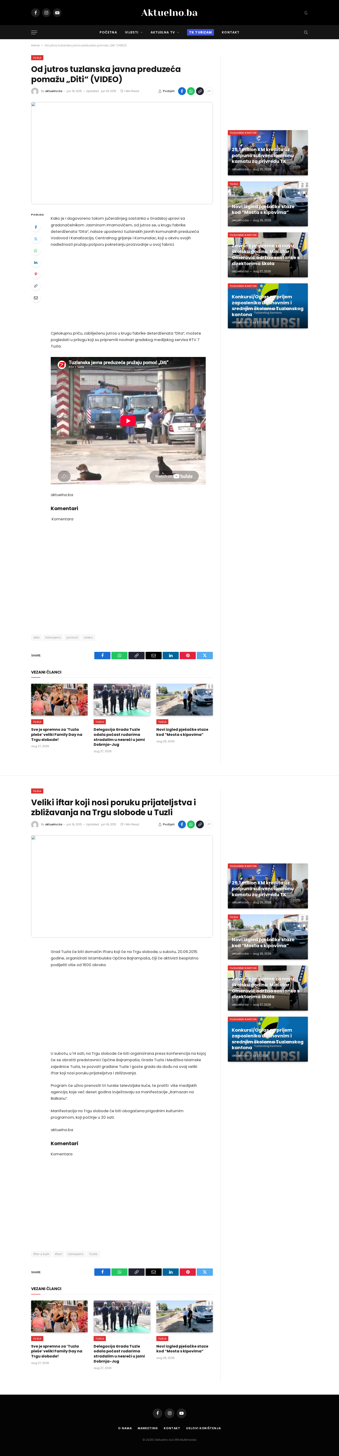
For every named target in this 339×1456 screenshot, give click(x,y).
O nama (125, 1428)
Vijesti (132, 32)
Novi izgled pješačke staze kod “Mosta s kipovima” (182, 732)
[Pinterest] (35, 274)
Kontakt (230, 32)
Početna (108, 32)
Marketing (148, 1428)
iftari (58, 1254)
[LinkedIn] (35, 262)
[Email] (35, 297)
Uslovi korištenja (203, 1428)
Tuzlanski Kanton (243, 133)
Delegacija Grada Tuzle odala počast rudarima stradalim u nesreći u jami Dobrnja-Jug (119, 737)
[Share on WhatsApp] (191, 91)
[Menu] (34, 32)
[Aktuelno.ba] (169, 12)
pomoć (72, 637)
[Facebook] (35, 227)
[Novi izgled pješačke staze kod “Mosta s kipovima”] (184, 700)
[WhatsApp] (35, 250)
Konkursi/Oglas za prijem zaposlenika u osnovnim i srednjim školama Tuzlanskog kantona (267, 306)
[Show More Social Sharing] (209, 91)
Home (35, 45)
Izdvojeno (53, 637)
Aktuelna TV (163, 32)
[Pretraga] (305, 32)
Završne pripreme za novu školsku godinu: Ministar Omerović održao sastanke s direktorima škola (266, 255)
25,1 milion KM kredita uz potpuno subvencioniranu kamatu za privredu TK (263, 156)
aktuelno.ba (53, 91)
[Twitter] (35, 238)
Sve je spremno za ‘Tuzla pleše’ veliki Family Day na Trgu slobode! (56, 734)
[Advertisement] (128, 289)
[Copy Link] (200, 91)
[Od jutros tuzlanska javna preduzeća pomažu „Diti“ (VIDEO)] (122, 153)
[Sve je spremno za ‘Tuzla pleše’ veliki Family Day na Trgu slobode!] (59, 700)
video (88, 637)
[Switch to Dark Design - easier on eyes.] (305, 13)
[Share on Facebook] (182, 91)
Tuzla (37, 58)
